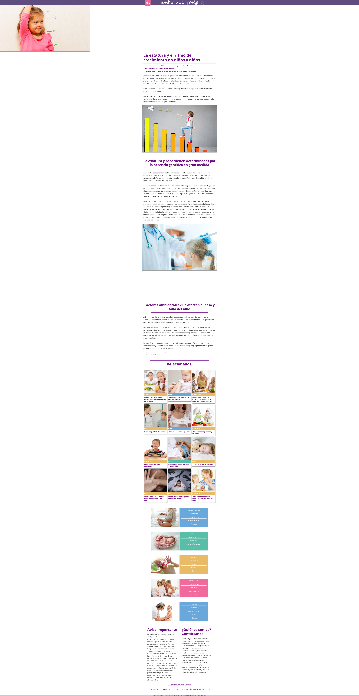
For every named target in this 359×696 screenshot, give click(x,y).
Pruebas (194, 524)
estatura (161, 353)
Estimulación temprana (193, 544)
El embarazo (194, 514)
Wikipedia (156, 355)
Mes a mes (193, 541)
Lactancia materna (194, 537)
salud (172, 353)
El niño (193, 557)
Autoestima (194, 594)
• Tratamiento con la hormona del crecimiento (160, 68)
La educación (193, 581)
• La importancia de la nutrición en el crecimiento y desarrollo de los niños (169, 66)
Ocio (193, 571)
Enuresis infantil (193, 611)
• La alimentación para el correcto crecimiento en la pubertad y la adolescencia (170, 71)
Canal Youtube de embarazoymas (179, 684)
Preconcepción (194, 517)
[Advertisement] (179, 285)
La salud (194, 604)
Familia (193, 567)
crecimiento (155, 353)
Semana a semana (193, 510)
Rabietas (194, 587)
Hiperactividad (194, 584)
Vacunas (194, 608)
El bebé (193, 534)
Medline (162, 355)
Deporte (193, 564)
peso (169, 353)
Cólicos (193, 547)
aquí (205, 695)
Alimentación (193, 561)
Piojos (194, 614)
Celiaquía (194, 618)
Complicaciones (193, 520)
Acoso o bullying (193, 591)
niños (166, 353)
